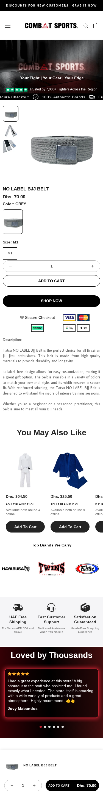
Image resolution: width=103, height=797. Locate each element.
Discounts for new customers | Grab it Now (51, 5)
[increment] (92, 266)
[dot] (41, 727)
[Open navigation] (7, 25)
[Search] (85, 25)
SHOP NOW (51, 301)
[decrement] (10, 266)
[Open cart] (95, 25)
